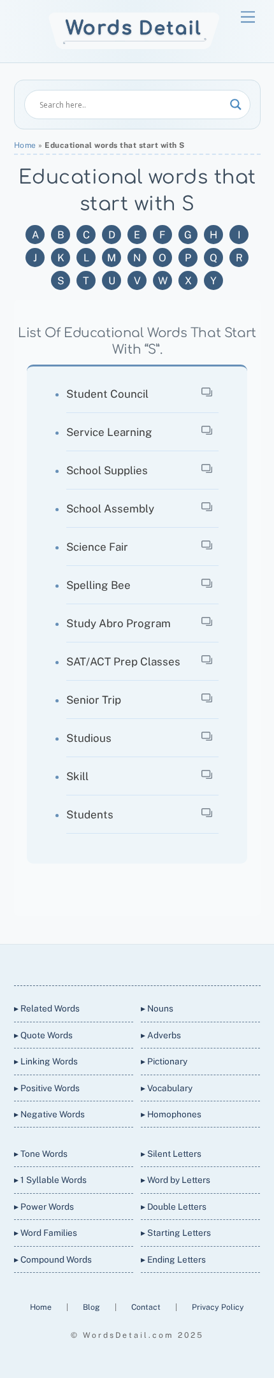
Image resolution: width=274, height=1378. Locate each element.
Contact (146, 1307)
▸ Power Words (44, 1206)
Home (25, 145)
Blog (92, 1307)
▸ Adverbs (161, 1035)
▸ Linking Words (46, 1061)
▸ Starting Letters (176, 1233)
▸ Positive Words (47, 1088)
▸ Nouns (157, 1008)
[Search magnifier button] (236, 104)
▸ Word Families (45, 1233)
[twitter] (90, 962)
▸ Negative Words (49, 1114)
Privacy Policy (218, 1307)
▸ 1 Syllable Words (50, 1180)
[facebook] (120, 962)
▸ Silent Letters (171, 1154)
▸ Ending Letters (173, 1259)
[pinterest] (181, 962)
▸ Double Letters (173, 1206)
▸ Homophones (171, 1114)
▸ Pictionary (164, 1061)
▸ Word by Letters (175, 1180)
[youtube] (151, 962)
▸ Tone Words (41, 1154)
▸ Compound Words (53, 1259)
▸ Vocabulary (166, 1088)
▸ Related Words (47, 1008)
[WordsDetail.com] (134, 46)
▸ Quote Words (43, 1035)
